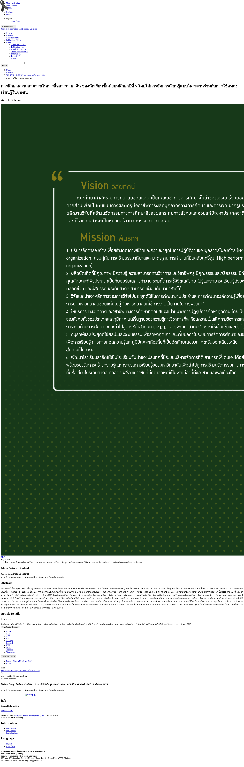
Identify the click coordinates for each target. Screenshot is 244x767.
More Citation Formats (10, 627)
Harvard (9, 643)
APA (8, 636)
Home (8, 70)
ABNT (9, 638)
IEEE (8, 645)
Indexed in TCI (7, 711)
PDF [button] (3, 557)
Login (8, 14)
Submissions (16, 54)
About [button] (8, 42)
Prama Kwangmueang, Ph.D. (30, 715)
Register (9, 12)
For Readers (11, 728)
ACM (8, 631)
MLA (8, 647)
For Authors (11, 731)
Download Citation (8, 657)
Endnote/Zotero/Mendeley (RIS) (19, 661)
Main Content (11, 5)
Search (4, 66)
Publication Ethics (13, 40)
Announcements (12, 38)
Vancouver (10, 652)
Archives (9, 35)
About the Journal (18, 45)
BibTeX (9, 663)
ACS (8, 634)
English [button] (9, 19)
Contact (14, 58)
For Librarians (12, 733)
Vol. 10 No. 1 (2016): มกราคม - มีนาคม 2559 (25, 75)
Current (9, 33)
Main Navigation (13, 3)
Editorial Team (17, 56)
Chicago (9, 641)
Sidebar (9, 8)
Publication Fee (17, 47)
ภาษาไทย (15, 21)
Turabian (9, 650)
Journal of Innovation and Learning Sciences (19, 29)
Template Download (19, 51)
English (9, 744)
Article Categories (18, 49)
